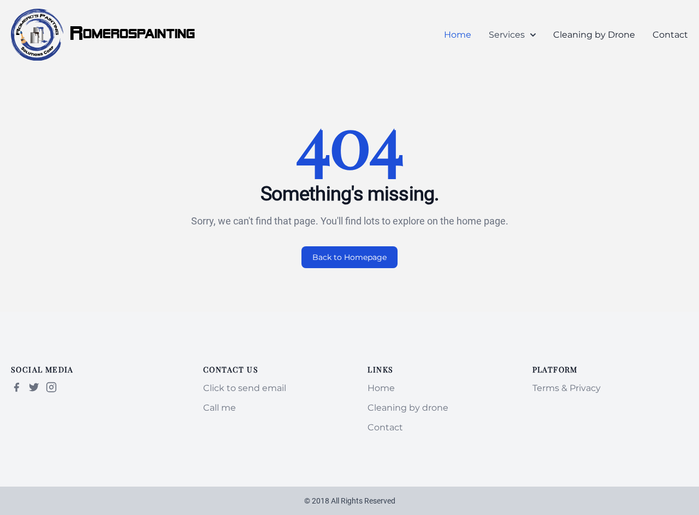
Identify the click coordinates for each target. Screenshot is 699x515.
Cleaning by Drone (594, 34)
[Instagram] (51, 387)
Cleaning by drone (408, 407)
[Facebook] (16, 387)
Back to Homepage (349, 257)
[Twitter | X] (33, 387)
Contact (670, 34)
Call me (219, 407)
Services (507, 34)
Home (457, 34)
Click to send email (244, 388)
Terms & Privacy (566, 388)
